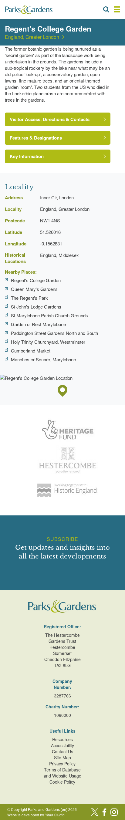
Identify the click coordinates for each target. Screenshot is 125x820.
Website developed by (36, 814)
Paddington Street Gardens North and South (54, 333)
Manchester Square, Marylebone (43, 359)
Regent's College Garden (36, 280)
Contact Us (62, 751)
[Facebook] (104, 812)
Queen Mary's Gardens (34, 289)
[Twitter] (94, 812)
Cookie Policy (62, 782)
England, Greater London (32, 37)
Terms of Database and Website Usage (62, 773)
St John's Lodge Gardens (36, 306)
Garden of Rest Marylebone (38, 324)
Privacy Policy (62, 764)
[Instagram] (114, 812)
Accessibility (62, 745)
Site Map (62, 757)
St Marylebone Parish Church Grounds (49, 315)
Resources (62, 739)
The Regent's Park (29, 298)
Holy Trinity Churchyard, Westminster (48, 342)
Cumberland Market (30, 350)
